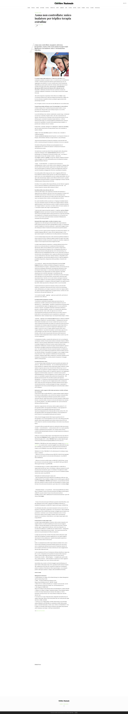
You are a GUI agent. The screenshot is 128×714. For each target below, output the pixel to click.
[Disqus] (54, 625)
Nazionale (37, 12)
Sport (57, 7)
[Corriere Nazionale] (64, 3)
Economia (42, 7)
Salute (79, 7)
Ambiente (62, 7)
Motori (74, 7)
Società (92, 7)
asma (37, 610)
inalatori (40, 610)
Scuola (87, 7)
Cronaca (33, 7)
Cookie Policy (71, 712)
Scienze (83, 7)
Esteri (37, 7)
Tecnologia (97, 7)
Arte (66, 7)
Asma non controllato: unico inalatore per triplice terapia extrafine (53, 18)
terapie (43, 610)
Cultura (70, 7)
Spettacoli (52, 7)
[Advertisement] (52, 36)
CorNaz (41, 24)
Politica (47, 7)
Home (29, 7)
